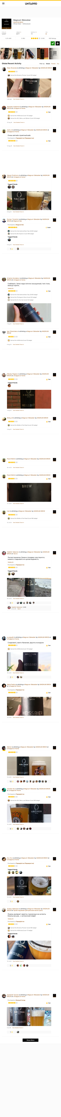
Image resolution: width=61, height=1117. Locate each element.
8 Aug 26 (9, 211)
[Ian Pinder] (46, 781)
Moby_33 (10, 418)
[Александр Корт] (18, 965)
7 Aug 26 (9, 323)
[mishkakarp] (18, 901)
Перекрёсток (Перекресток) (25, 138)
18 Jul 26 (9, 672)
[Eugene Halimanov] (21, 781)
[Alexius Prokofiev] (24, 781)
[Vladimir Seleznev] (18, 781)
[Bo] (43, 781)
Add (58, 43)
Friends (53, 63)
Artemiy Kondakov (13, 278)
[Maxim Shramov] (24, 965)
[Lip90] (33, 781)
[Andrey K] (36, 781)
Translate (10, 288)
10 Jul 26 (9, 897)
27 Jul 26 (9, 503)
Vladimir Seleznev (13, 552)
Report (19, 608)
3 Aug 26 (9, 410)
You (58, 63)
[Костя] (18, 1032)
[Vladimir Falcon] (30, 603)
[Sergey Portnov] (18, 603)
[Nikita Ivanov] (24, 829)
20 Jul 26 (9, 598)
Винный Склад (20, 1000)
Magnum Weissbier (32, 68)
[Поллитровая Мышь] (21, 965)
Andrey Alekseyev (13, 909)
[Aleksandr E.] (18, 249)
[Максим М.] (21, 829)
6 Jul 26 (9, 1027)
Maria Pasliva (11, 684)
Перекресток (20, 565)
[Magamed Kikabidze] (21, 677)
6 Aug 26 (9, 344)
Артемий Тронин (13, 995)
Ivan (8, 511)
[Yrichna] (18, 829)
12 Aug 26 (9, 145)
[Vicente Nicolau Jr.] (24, 603)
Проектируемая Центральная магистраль (28, 910)
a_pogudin (10, 637)
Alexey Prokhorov (13, 175)
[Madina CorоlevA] (30, 829)
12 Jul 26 (9, 824)
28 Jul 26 (9, 467)
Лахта (15, 553)
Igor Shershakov (12, 331)
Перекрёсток (20, 794)
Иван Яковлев (12, 68)
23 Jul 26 (9, 522)
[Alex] (21, 603)
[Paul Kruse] (30, 781)
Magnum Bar (17, 221)
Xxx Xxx (9, 858)
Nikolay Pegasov (12, 374)
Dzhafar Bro (11, 789)
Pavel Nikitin (11, 459)
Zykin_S (9, 130)
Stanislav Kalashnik (13, 106)
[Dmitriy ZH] (18, 677)
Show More (30, 1040)
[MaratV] (27, 781)
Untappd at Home (19, 108)
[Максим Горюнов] (27, 829)
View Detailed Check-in (18, 99)
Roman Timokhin (12, 219)
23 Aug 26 (9, 122)
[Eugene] (40, 781)
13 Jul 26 (9, 717)
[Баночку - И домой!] (27, 965)
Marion (9, 747)
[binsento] (33, 603)
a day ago (9, 99)
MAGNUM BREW (18, 22)
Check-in (53, 43)
